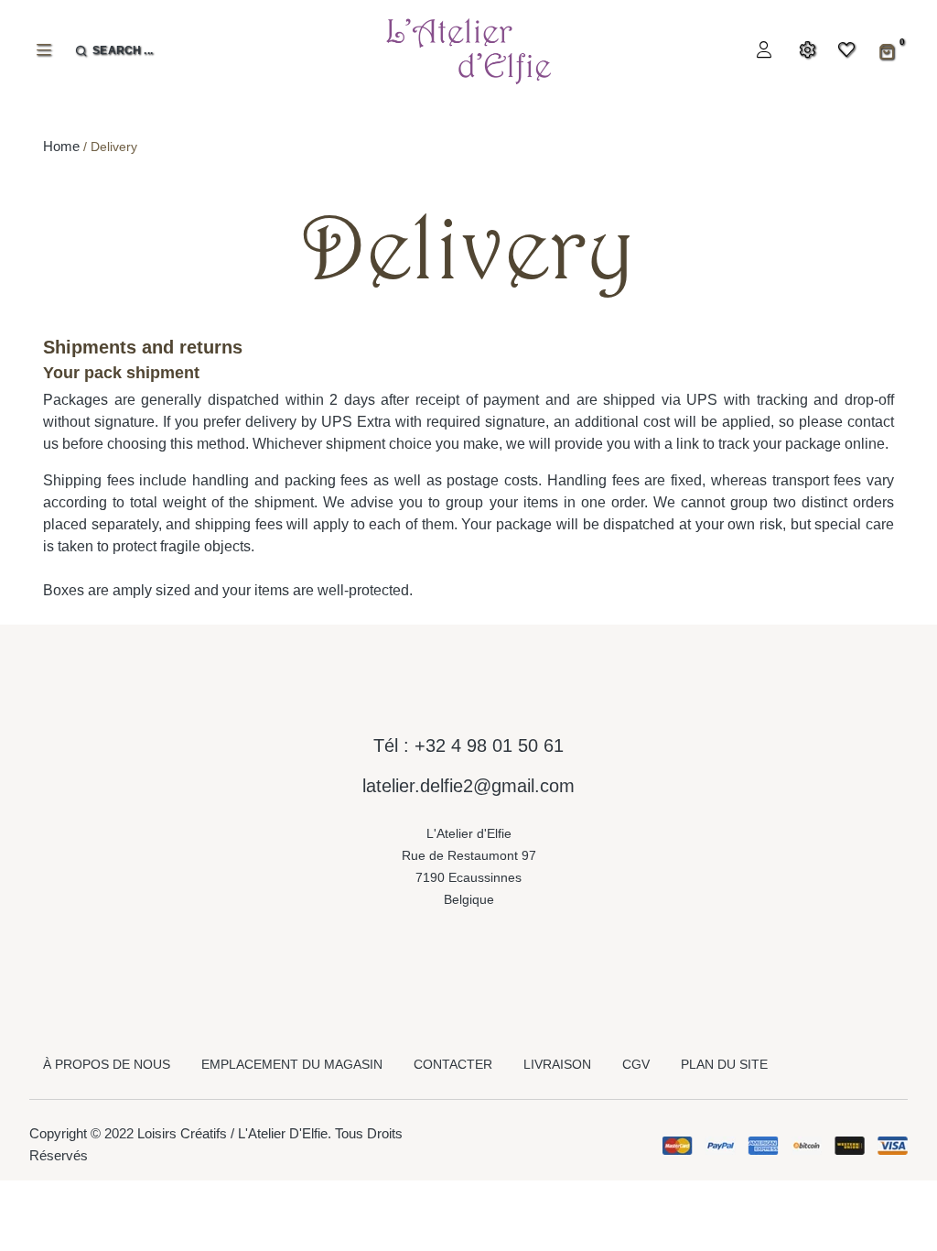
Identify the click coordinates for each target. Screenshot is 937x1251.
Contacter (453, 1064)
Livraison (557, 1064)
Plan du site (724, 1064)
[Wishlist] (835, 51)
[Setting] (804, 50)
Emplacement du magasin (291, 1064)
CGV (636, 1064)
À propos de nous (106, 1064)
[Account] (761, 50)
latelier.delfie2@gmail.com (468, 786)
